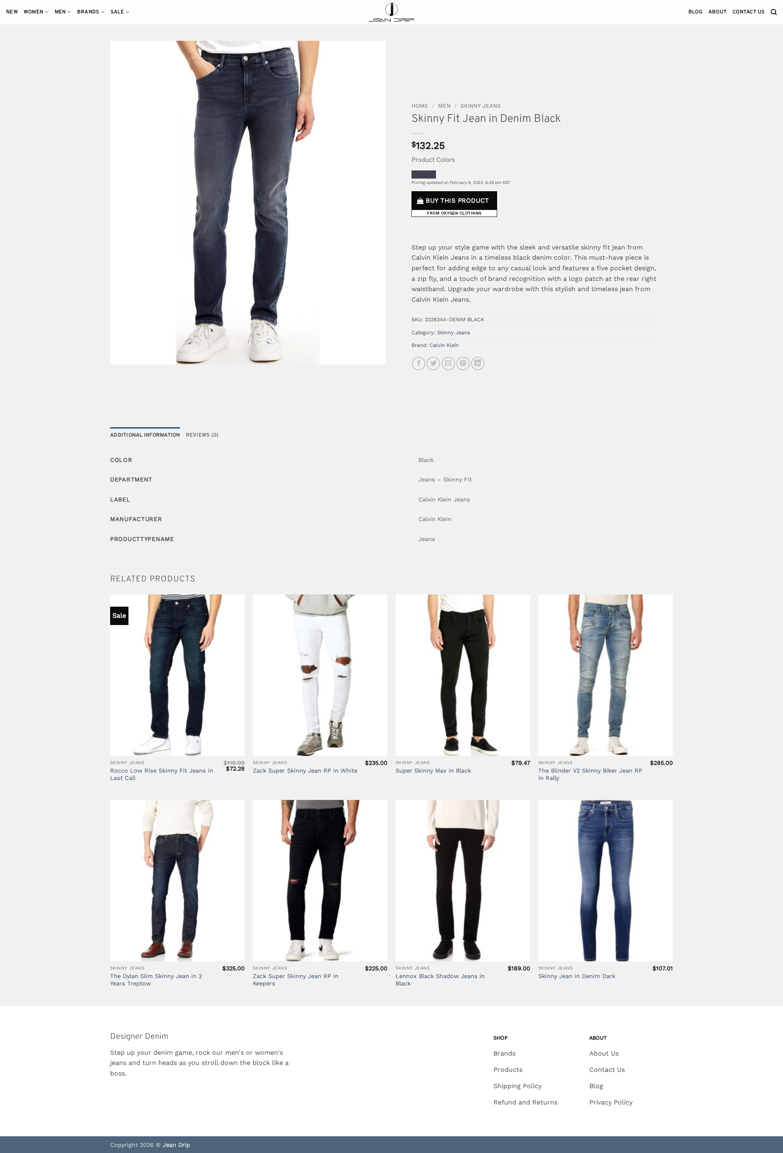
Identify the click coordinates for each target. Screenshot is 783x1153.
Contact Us (748, 12)
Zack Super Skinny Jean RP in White (305, 770)
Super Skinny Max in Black (433, 770)
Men (60, 12)
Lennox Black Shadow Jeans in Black (440, 980)
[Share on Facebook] (418, 363)
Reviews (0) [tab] (202, 435)
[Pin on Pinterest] (463, 363)
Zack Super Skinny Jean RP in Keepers (295, 980)
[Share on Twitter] (433, 363)
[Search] (774, 12)
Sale (117, 12)
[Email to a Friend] (448, 363)
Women (33, 12)
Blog (695, 12)
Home (419, 105)
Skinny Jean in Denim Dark (576, 976)
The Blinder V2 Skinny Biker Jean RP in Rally (590, 774)
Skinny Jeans (480, 105)
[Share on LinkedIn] (477, 363)
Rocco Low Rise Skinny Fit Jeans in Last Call (161, 774)
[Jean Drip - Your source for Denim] (391, 12)
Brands (88, 12)
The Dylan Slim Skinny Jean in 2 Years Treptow (156, 980)
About (717, 12)
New (12, 12)
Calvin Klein (444, 345)
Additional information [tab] (145, 435)
